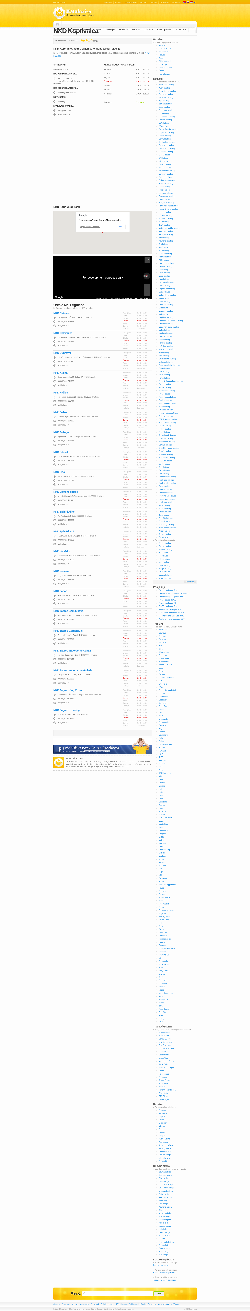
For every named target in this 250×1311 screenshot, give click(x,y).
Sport (161, 1129)
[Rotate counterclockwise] (144, 276)
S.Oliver (162, 974)
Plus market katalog (167, 403)
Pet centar (163, 878)
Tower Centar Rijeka (167, 1090)
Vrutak (161, 1003)
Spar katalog (164, 467)
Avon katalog (164, 88)
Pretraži (76, 1293)
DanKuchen (163, 697)
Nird (160, 869)
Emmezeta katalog (166, 171)
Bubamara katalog (166, 110)
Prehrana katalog (166, 410)
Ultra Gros (163, 983)
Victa (161, 996)
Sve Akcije (163, 1255)
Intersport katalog (166, 234)
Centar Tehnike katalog (168, 129)
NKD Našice (60, 392)
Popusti (143, 2)
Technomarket (165, 939)
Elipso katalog (165, 167)
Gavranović (163, 735)
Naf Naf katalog (165, 343)
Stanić (161, 967)
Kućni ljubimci (164, 30)
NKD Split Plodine (64, 511)
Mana (161, 821)
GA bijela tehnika (166, 193)
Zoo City (162, 1012)
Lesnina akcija (165, 1226)
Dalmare (162, 1052)
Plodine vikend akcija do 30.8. (171, 616)
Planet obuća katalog (167, 397)
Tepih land (163, 932)
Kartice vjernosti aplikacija (164, 1272)
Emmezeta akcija (166, 1191)
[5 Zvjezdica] (91, 40)
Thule (161, 1022)
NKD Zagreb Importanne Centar (72, 650)
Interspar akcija (165, 1197)
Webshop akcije (165, 61)
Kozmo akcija (164, 1216)
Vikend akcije (131, 2)
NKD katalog (164, 352)
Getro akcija (164, 1194)
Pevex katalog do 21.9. (168, 603)
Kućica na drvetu (166, 818)
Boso (161, 668)
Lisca (161, 795)
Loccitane (163, 802)
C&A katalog (164, 126)
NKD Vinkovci (61, 571)
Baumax (162, 636)
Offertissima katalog (167, 359)
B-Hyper (162, 671)
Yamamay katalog (166, 524)
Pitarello (162, 891)
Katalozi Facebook (148, 1304)
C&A (161, 687)
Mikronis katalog (165, 324)
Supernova (163, 1083)
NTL (160, 875)
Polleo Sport (164, 920)
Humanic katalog (166, 218)
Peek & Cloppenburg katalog (171, 381)
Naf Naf (162, 862)
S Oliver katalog (165, 461)
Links (161, 792)
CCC (161, 681)
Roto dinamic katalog (167, 435)
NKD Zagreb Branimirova (68, 610)
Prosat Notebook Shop (168, 413)
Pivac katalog (164, 394)
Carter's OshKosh (166, 677)
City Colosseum (165, 1045)
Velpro (161, 990)
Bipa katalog (164, 101)
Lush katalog (164, 279)
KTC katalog (164, 260)
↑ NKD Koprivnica (190, 1309)
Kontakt (75, 1304)
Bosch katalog (165, 543)
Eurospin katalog (166, 174)
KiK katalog (163, 244)
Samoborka (163, 961)
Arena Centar (164, 1032)
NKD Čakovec (61, 313)
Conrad (162, 693)
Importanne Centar (166, 1061)
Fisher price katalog (167, 180)
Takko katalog (164, 470)
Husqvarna (163, 553)
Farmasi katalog (165, 177)
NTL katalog (164, 356)
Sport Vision (164, 980)
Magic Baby (164, 824)
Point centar (164, 1074)
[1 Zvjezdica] (81, 40)
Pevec (161, 888)
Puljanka (162, 913)
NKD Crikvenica (62, 333)
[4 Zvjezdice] (89, 40)
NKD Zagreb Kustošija (66, 710)
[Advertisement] (78, 142)
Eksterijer (110, 30)
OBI (160, 958)
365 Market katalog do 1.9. (170, 609)
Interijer (162, 1126)
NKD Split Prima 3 (63, 531)
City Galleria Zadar (166, 1048)
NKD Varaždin (61, 551)
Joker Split (163, 1064)
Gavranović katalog (167, 196)
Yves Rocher (164, 1009)
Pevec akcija (164, 1236)
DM (160, 712)
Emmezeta (163, 719)
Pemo (161, 881)
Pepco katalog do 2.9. (168, 590)
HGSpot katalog (165, 215)
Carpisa (162, 674)
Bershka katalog (165, 104)
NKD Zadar (60, 591)
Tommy (162, 942)
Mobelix (162, 853)
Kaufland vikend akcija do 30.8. (172, 619)
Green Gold (163, 1058)
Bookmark (95, 1304)
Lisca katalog (164, 276)
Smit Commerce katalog (169, 448)
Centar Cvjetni (165, 1039)
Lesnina (162, 786)
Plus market (164, 904)
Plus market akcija (166, 1242)
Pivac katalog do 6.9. (168, 600)
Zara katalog (164, 515)
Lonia (161, 808)
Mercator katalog (166, 311)
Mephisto (162, 856)
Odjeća (86, 30)
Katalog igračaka (166, 1145)
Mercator (162, 843)
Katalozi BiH (195, 2)
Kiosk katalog (164, 247)
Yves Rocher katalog (167, 528)
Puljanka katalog (166, 416)
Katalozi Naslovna (58, 24)
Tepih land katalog (166, 480)
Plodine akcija (164, 1239)
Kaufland (162, 763)
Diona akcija (164, 1181)
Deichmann (163, 703)
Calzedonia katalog (167, 116)
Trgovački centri (165, 67)
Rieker (161, 923)
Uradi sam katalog (166, 502)
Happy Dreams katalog (168, 209)
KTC (160, 776)
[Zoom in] (147, 287)
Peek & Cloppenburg (167, 885)
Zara (160, 1006)
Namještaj (74, 30)
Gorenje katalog (165, 549)
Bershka (162, 642)
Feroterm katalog (166, 183)
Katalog (124, 1304)
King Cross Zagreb (166, 1067)
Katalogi (188, 2)
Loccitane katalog (166, 282)
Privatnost (66, 1304)
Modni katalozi (165, 1151)
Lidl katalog (163, 269)
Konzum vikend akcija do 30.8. (172, 613)
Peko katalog (164, 375)
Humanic (162, 751)
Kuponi (154, 2)
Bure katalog (164, 113)
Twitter (176, 1304)
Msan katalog (164, 565)
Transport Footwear (167, 948)
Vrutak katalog (165, 512)
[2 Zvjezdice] (84, 40)
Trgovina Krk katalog (167, 496)
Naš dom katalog (166, 346)
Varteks (162, 987)
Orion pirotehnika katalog (169, 365)
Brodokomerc (164, 658)
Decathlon (163, 700)
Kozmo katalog (165, 257)
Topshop (162, 945)
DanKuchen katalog (167, 142)
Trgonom (162, 952)
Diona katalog (164, 155)
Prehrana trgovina (166, 910)
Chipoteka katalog (166, 132)
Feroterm (162, 725)
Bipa (160, 649)
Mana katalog (164, 292)
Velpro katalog (165, 578)
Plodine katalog (165, 400)
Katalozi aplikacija (160, 1265)
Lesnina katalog (165, 266)
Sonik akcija (164, 1251)
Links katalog (164, 273)
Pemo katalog (164, 378)
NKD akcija (163, 1200)
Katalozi (108, 2)
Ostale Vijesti (164, 1099)
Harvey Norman (165, 744)
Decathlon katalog (166, 145)
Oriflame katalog (165, 362)
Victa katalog (164, 505)
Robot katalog (164, 432)
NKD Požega (61, 432)
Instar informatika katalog (169, 228)
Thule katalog (164, 572)
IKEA (161, 757)
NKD (161, 872)
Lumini (161, 1071)
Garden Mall (164, 1055)
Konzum (162, 811)
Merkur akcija (164, 1232)
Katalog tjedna (165, 534)
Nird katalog (164, 562)
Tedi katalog (164, 473)
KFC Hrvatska (165, 773)
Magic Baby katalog (167, 289)
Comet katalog (165, 136)
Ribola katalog (165, 426)
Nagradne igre (164, 74)
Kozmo (162, 805)
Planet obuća (164, 897)
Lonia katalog (164, 285)
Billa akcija (163, 1178)
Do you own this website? (90, 227)
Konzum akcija (165, 1213)
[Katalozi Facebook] (102, 746)
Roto (161, 926)
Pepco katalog (165, 384)
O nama (56, 1304)
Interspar (162, 760)
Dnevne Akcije (165, 1155)
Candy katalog (165, 546)
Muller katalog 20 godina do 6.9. (172, 597)
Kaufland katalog (166, 241)
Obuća (97, 30)
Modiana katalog (165, 333)
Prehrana (60, 30)
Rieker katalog (165, 429)
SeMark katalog (165, 445)
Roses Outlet (164, 1080)
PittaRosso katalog (167, 391)
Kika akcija (163, 1210)
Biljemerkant (164, 652)
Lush (161, 799)
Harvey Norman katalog (168, 206)
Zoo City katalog (165, 518)
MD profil (162, 834)
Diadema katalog (166, 152)
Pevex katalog (165, 387)
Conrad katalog (165, 139)
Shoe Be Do (164, 964)
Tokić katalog (164, 486)
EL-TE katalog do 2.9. (168, 606)
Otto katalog (164, 371)
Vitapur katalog (165, 509)
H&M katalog (164, 199)
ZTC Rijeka (163, 1096)
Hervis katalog (165, 212)
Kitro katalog (164, 250)
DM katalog (163, 158)
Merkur (161, 846)
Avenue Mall (164, 1036)
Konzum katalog (165, 254)
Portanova (163, 1077)
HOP (161, 754)
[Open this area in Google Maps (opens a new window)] (59, 297)
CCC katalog (164, 123)
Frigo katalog (164, 190)
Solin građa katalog (167, 458)
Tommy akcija (164, 1248)
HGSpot (162, 748)
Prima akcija (164, 1245)
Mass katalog (164, 301)
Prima (161, 907)
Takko (161, 929)
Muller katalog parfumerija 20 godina (174, 593)
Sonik (161, 977)
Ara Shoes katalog (166, 85)
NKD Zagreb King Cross (67, 690)
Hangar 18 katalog (166, 203)
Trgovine (164, 2)
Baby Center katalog (167, 91)
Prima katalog (164, 407)
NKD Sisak (59, 471)
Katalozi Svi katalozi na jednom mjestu (73, 13)
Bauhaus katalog (166, 94)
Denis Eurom (164, 706)
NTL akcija (163, 1204)
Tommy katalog (165, 489)
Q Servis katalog (166, 438)
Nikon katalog (164, 559)
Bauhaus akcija (165, 1175)
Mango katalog (165, 298)
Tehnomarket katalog (167, 477)
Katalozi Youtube (165, 1304)
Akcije (118, 2)
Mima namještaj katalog (169, 327)
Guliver (162, 741)
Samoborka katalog (167, 442)
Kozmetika (181, 30)
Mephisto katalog (166, 317)
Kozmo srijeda (165, 1220)
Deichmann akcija (166, 1188)
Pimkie (161, 894)
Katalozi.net (76, 758)
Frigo (161, 728)
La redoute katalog (166, 263)
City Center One (165, 1042)
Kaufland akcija (165, 1207)
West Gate (163, 1093)
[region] (102, 277)
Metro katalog (164, 314)
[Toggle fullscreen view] (147, 260)
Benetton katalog (166, 97)
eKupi (161, 716)
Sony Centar (164, 971)
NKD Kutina (60, 372)
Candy (161, 1018)
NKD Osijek (60, 412)
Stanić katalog (165, 451)
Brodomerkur (164, 661)
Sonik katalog (164, 464)
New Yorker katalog (167, 349)
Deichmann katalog (167, 148)
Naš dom (162, 865)
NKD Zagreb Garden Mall (68, 630)
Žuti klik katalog (165, 521)
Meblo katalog (164, 308)
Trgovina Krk (164, 955)
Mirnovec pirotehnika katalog (171, 320)
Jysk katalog (164, 238)
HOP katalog (164, 222)
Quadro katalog (165, 575)
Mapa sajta (84, 1304)
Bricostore (163, 655)
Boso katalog (164, 107)
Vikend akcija (164, 1158)
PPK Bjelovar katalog (168, 419)
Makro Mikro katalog (167, 295)
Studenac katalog (166, 454)
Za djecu (148, 30)
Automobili (163, 1161)
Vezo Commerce (166, 993)
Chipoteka (163, 684)
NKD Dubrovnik (62, 352)
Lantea (161, 779)
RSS (118, 1304)
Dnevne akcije (165, 48)
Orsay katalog (164, 368)
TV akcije (176, 2)
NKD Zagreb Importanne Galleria (72, 670)
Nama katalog (164, 340)
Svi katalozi (164, 537)
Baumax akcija (165, 1172)
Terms (136, 298)
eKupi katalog (164, 161)
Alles (161, 1015)
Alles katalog (164, 531)
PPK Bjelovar (164, 916)
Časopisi (162, 71)
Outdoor (123, 30)
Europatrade (164, 722)
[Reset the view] (146, 276)
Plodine (162, 901)
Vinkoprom (163, 999)
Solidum (162, 1087)
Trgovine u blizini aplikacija (164, 1280)
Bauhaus (162, 633)
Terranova (163, 936)
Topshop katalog (165, 493)
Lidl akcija (163, 1229)
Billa (160, 646)
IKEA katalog (164, 225)
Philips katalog (165, 568)
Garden (162, 732)
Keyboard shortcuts (101, 298)
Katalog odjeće (165, 1148)
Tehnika (136, 30)
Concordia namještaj (167, 690)
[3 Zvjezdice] (86, 40)
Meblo (161, 837)
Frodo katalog (164, 187)
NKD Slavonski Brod (65, 491)
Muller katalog (164, 330)
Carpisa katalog (165, 120)
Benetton (162, 639)
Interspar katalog (166, 231)
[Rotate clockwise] (149, 276)
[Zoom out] (147, 293)
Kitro (161, 770)
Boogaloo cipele (165, 665)
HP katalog (163, 556)
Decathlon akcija (166, 1185)
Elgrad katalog (165, 164)
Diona (161, 709)
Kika (160, 767)
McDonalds (163, 830)
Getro (161, 738)
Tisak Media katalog (167, 483)
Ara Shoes (163, 630)
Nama (161, 859)
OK (120, 227)
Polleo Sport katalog (167, 422)
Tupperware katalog (167, 499)
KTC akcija (163, 1223)
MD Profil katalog (166, 305)
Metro (161, 840)
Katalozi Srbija (191, 2)
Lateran (162, 783)
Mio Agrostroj (164, 850)
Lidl (160, 789)
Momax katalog (165, 336)
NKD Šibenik (61, 452)
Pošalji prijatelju (107, 1304)
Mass (161, 827)
